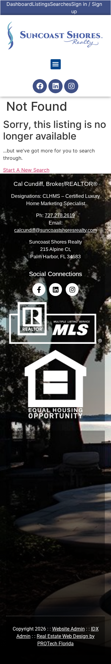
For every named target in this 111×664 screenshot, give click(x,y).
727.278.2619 (60, 215)
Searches (60, 4)
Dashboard (19, 4)
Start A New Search (26, 170)
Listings (41, 4)
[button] (56, 64)
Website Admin (68, 629)
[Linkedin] (55, 86)
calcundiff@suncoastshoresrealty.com (55, 230)
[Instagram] (71, 86)
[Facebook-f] (38, 289)
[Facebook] (40, 86)
